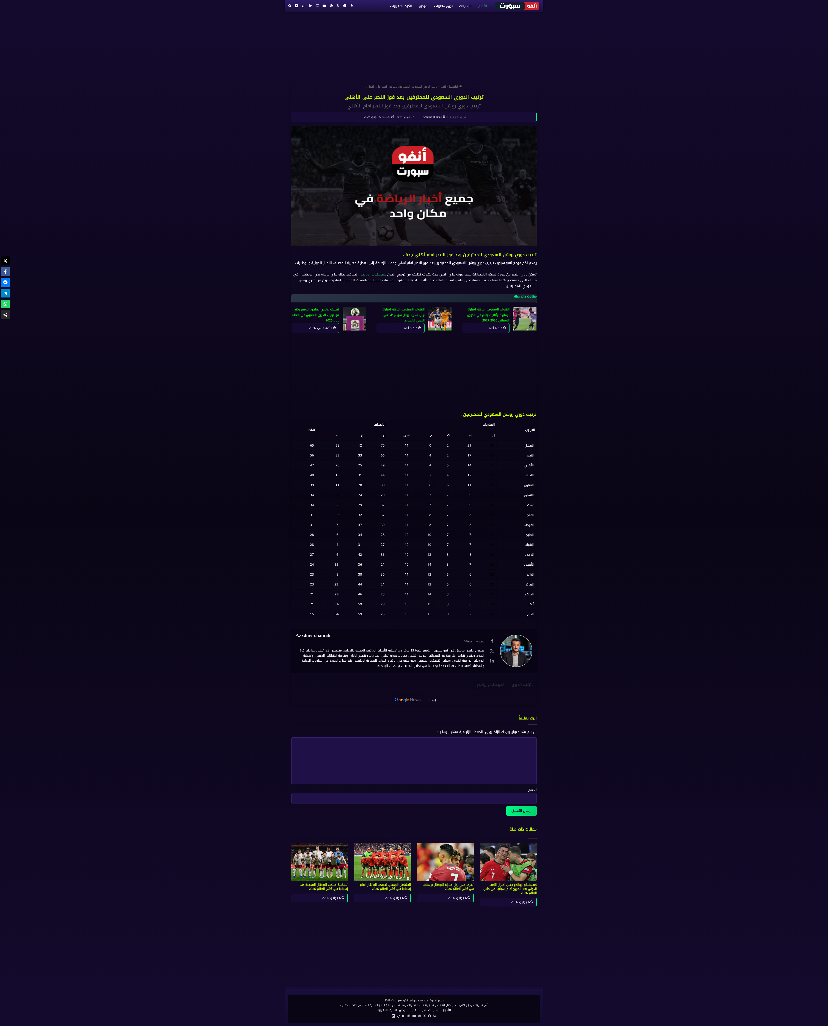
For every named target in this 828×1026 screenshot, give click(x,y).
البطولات (465, 6)
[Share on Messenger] (5, 282)
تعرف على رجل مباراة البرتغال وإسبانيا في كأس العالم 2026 (448, 887)
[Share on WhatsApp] (5, 304)
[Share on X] (5, 260)
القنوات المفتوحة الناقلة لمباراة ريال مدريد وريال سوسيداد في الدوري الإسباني (404, 315)
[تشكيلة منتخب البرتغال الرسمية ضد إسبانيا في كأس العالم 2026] (319, 862)
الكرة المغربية (402, 6)
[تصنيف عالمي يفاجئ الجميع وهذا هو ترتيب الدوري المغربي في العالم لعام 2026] (354, 318)
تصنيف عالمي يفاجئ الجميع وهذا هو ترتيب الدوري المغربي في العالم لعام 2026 (316, 315)
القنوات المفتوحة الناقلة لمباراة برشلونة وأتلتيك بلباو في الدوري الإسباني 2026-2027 (488, 315)
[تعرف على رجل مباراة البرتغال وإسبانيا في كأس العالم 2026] (445, 862)
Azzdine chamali (432, 117)
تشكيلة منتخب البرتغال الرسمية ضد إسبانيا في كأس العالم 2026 (324, 887)
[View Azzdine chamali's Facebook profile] (492, 641)
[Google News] (407, 700)
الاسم (532, 789)
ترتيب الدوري (522, 684)
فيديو (423, 6)
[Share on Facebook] (5, 271)
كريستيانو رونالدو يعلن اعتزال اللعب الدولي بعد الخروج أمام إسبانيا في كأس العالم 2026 (510, 889)
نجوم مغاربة (444, 6)
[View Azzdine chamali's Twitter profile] (492, 651)
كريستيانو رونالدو (373, 274)
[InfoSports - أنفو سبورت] (517, 6)
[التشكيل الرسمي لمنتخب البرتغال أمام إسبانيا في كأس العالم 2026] (382, 862)
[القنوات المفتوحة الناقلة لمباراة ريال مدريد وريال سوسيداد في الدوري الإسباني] (440, 318)
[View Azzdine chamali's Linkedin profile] (492, 660)
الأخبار (482, 6)
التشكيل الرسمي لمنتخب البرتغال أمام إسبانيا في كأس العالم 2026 (385, 887)
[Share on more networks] (5, 314)
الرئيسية (454, 86)
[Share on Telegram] (5, 293)
